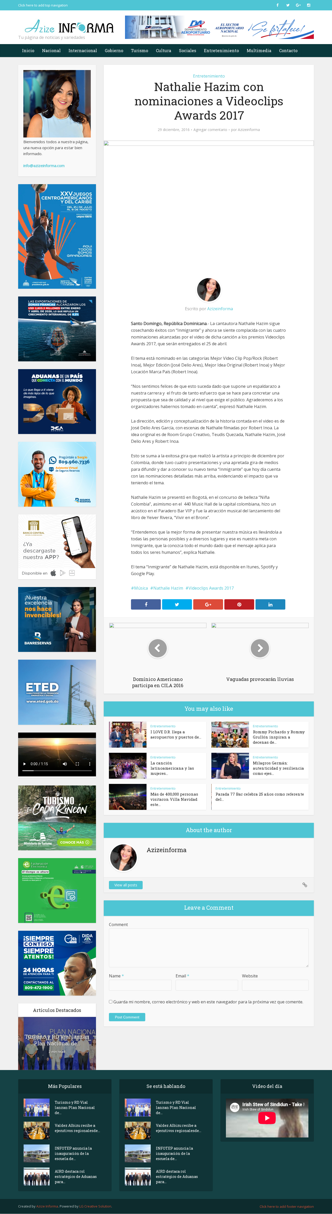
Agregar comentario (210, 129)
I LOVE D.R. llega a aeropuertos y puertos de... (175, 734)
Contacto (288, 50)
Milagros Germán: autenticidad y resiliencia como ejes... (278, 768)
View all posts (125, 884)
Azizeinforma (249, 129)
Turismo (139, 50)
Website (250, 976)
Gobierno (114, 50)
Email (182, 976)
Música (141, 588)
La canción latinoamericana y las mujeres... (172, 768)
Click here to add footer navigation (287, 1206)
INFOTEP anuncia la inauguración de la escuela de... (73, 1153)
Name (116, 976)
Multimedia (259, 50)
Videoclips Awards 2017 (211, 588)
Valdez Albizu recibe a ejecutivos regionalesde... (77, 1128)
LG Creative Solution (95, 1206)
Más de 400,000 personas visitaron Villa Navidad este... (174, 799)
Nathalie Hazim (168, 588)
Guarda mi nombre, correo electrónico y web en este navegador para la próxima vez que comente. (208, 1002)
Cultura (163, 50)
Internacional (82, 50)
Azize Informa (47, 1206)
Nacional (51, 50)
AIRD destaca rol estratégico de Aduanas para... (76, 1176)
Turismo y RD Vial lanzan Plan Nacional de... (57, 1040)
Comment (118, 924)
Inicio (28, 50)
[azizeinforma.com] (70, 23)
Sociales (187, 50)
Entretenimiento (221, 50)
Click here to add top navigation (43, 5)
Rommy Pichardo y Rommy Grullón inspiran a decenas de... (279, 737)
